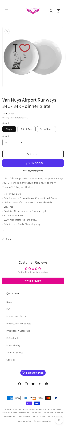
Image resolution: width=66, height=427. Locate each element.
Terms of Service (14, 352)
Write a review (33, 280)
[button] (6, 10)
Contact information (42, 421)
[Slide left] (25, 93)
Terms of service (55, 416)
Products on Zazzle (16, 316)
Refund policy (13, 338)
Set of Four (46, 129)
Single (9, 129)
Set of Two (26, 129)
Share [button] (9, 239)
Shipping (5, 118)
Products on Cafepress (18, 330)
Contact (10, 359)
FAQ (8, 309)
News (9, 301)
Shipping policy (24, 421)
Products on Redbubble (18, 323)
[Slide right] (40, 93)
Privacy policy (39, 416)
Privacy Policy (13, 345)
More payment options (33, 170)
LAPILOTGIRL (17, 409)
